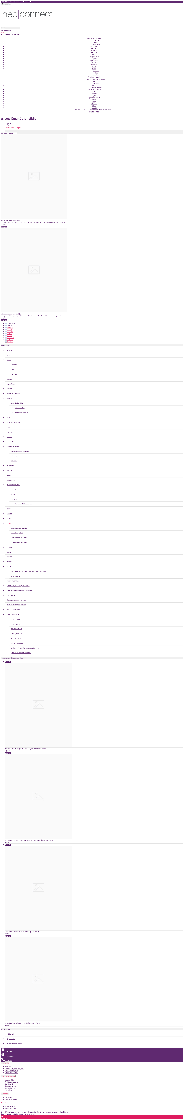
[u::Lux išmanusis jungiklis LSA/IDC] (34, 218)
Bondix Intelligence (94, 90)
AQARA (94, 59)
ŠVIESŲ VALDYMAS (13, 581)
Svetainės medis (10, 1088)
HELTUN (94, 52)
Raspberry (10, 466)
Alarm (9, 360)
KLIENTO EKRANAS (17, 643)
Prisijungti (10, 1034)
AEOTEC (94, 48)
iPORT (94, 106)
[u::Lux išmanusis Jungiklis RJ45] (34, 312)
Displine (9, 398)
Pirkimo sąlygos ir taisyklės (14, 1069)
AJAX (94, 96)
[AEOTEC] (9, 340)
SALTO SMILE (94, 112)
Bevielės (96, 71)
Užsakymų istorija (11, 1099)
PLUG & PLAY (11, 595)
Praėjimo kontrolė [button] (94, 77)
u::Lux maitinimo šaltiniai (19, 542)
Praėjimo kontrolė (13, 446)
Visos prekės (18, 658)
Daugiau (4, 227)
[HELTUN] (9, 332)
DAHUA (96, 40)
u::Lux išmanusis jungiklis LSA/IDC (12, 220)
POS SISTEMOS (16, 619)
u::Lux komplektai (17, 533)
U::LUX (9, 523)
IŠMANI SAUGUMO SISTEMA (16, 600)
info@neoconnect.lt (18, 2)
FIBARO (94, 100)
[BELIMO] (9, 342)
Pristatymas (9, 1056)
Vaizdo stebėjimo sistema (23, 504)
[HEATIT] (8, 330)
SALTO (9, 566)
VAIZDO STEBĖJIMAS (13, 485)
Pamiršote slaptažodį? (14, 1044)
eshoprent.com (29, 1114)
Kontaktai (28, 2)
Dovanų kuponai (11, 1086)
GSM (96, 73)
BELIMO (9, 557)
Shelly (94, 102)
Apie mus (8, 1051)
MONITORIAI (15, 624)
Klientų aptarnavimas (8, 1076)
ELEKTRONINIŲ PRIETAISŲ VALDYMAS (19, 590)
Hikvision (96, 81)
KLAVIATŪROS (16, 638)
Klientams (5, 1093)
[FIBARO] (8, 334)
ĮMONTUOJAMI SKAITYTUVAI (21, 653)
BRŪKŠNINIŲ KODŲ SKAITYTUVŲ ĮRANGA (25, 648)
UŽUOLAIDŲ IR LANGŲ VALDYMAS (18, 586)
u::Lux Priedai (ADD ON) (19, 538)
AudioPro (94, 65)
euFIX (94, 63)
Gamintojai (9, 1084)
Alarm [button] (94, 69)
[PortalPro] (9, 328)
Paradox (96, 83)
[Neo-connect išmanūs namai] (27, 26)
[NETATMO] (9, 338)
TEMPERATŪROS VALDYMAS (16, 605)
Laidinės (96, 75)
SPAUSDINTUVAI (16, 629)
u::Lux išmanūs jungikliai (19, 528)
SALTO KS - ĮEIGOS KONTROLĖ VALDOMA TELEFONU (94, 110)
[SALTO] (8, 336)
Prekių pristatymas (11, 1071)
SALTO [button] (94, 108)
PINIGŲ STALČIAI (16, 634)
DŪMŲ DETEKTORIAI (13, 610)
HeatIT (94, 55)
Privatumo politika (11, 1073)
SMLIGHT (94, 92)
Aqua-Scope (94, 61)
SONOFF (94, 50)
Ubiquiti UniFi (94, 57)
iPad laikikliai (19, 408)
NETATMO (94, 46)
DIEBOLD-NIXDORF (13, 614)
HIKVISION (96, 44)
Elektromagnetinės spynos (96, 79)
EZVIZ (96, 42)
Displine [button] (94, 85)
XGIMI (94, 67)
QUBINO (94, 104)
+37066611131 (6, 2)
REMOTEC (10, 562)
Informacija (5, 1063)
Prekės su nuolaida (11, 1082)
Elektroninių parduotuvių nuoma (12, 1114)
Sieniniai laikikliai (96, 87)
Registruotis (11, 1039)
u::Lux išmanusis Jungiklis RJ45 (11, 314)
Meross (94, 94)
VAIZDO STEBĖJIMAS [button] (94, 38)
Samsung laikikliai (21, 413)
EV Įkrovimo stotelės (94, 98)
